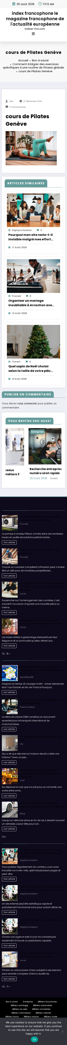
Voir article (9, 542)
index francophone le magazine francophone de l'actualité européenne (35, 18)
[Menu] (33, 33)
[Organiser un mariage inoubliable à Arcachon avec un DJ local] (33, 275)
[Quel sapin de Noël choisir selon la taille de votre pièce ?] (33, 341)
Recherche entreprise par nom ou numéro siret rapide (32, 471)
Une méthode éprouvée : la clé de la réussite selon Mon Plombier (40, 518)
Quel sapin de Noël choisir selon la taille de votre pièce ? (30, 368)
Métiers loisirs (12, 1016)
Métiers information (21, 1012)
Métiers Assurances (47, 1001)
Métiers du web (19, 1008)
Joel (11, 101)
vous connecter (27, 403)
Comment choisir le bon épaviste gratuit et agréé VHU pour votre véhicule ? (42, 806)
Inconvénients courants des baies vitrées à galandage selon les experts (41, 621)
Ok (34, 1039)
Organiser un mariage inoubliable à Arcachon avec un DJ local (31, 303)
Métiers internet (43, 1012)
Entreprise (14, 431)
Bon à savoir (12, 1001)
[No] (62, 1031)
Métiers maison (31, 1016)
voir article (9, 692)
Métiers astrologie (19, 1005)
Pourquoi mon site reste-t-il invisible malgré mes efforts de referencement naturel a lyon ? (30, 237)
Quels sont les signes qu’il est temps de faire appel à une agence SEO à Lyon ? (42, 888)
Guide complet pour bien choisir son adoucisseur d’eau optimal (40, 954)
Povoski (16, 296)
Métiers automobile (42, 1005)
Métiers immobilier (41, 1008)
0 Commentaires (17, 107)
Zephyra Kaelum (22, 230)
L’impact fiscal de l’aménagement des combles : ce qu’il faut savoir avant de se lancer (42, 586)
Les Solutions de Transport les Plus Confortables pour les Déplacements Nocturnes (40, 773)
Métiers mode (50, 1016)
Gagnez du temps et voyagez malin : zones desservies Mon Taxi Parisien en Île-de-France (41, 669)
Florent (16, 361)
